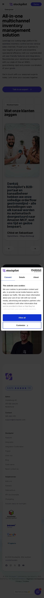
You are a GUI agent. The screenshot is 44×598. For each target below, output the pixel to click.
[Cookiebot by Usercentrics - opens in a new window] (31, 270)
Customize (20, 325)
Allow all (22, 318)
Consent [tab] (7, 277)
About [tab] (36, 277)
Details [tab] (22, 277)
